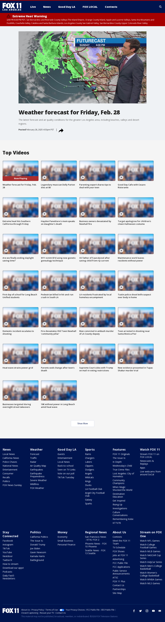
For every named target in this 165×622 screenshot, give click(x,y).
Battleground (37, 560)
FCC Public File (120, 562)
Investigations (120, 508)
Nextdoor (8, 556)
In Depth (117, 461)
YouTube (7, 552)
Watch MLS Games (150, 583)
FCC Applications (121, 566)
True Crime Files (121, 469)
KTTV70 (117, 522)
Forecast (34, 454)
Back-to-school (65, 465)
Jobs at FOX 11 (120, 555)
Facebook (8, 540)
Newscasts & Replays (147, 462)
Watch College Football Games (148, 546)
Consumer (8, 473)
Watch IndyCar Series (151, 562)
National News (10, 465)
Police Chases (10, 461)
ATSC (115, 577)
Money (62, 532)
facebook (134, 610)
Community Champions (119, 482)
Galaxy (88, 499)
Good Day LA (67, 449)
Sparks (88, 503)
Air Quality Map (38, 465)
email (159, 610)
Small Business (65, 540)
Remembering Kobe (123, 519)
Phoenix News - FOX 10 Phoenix (96, 545)
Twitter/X (7, 560)
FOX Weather (37, 488)
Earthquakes (36, 469)
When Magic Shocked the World (122, 488)
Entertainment (10, 469)
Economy (62, 536)
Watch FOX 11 (150, 449)
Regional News (96, 532)
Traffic (33, 457)
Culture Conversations (120, 514)
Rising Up (117, 504)
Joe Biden (35, 548)
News (7, 449)
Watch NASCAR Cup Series (150, 557)
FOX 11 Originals (121, 454)
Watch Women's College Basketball (149, 574)
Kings (88, 481)
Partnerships (119, 589)
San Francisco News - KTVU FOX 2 (95, 538)
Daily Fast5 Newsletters (9, 577)
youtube (153, 610)
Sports (90, 449)
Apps (142, 467)
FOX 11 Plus (119, 581)
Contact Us (118, 585)
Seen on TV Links (66, 469)
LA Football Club (93, 488)
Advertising (118, 559)
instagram (147, 610)
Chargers (89, 457)
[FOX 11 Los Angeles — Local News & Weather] (13, 7)
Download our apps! (13, 567)
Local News (9, 454)
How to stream (10, 563)
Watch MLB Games (150, 551)
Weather (36, 449)
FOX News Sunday (12, 485)
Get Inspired (119, 500)
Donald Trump (37, 544)
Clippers (89, 465)
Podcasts (7, 571)
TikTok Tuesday (66, 477)
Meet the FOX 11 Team (121, 542)
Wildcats (89, 477)
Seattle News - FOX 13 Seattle (95, 552)
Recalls (6, 477)
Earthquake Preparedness (37, 475)
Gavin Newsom (38, 552)
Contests (117, 536)
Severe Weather (38, 480)
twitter (140, 610)
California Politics (39, 536)
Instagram (8, 544)
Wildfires (34, 484)
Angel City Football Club (95, 494)
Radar (33, 461)
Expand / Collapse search (160, 7)
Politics (6, 481)
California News (11, 457)
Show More (82, 423)
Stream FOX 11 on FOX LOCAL (149, 456)
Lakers (88, 461)
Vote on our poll (66, 473)
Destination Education (119, 495)
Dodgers (89, 469)
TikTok (6, 548)
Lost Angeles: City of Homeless (123, 475)
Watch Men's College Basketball (151, 567)
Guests (61, 454)
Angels (88, 473)
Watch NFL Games (150, 540)
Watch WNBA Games (151, 579)
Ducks (88, 485)
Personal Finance (66, 544)
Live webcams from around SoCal (150, 473)
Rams (88, 454)
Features (119, 449)
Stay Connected (10, 534)
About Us (119, 532)
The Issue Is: (119, 457)
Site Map (117, 593)
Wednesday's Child (122, 465)
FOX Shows (119, 551)
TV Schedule (119, 547)
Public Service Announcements (121, 572)
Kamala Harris (37, 556)
